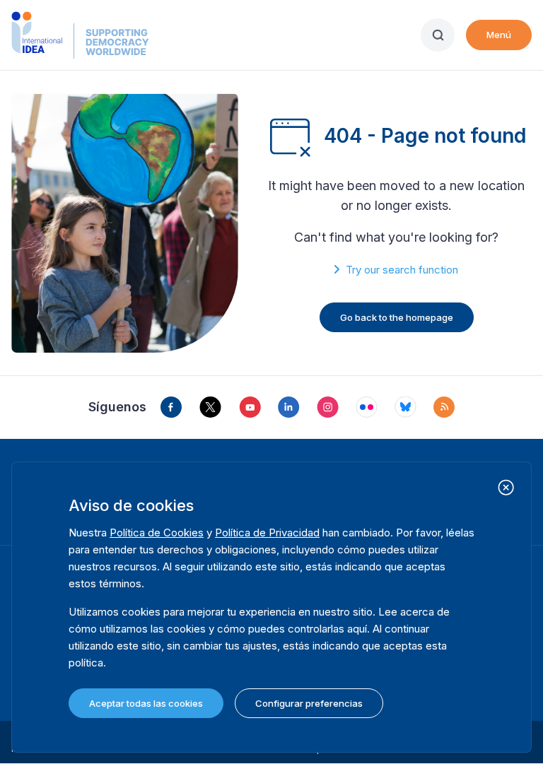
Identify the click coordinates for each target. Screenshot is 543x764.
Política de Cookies (157, 532)
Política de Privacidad (267, 532)
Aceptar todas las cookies (146, 703)
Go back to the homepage (396, 317)
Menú (498, 34)
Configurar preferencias (309, 703)
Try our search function (402, 269)
